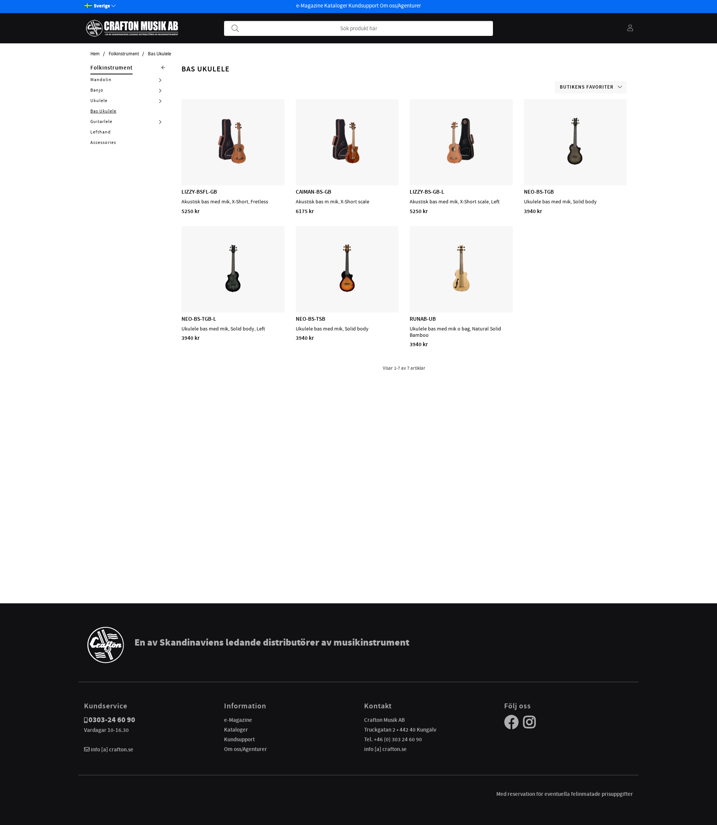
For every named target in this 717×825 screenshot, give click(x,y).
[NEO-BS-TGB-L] (233, 291)
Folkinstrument (124, 54)
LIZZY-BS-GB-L (427, 192)
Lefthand (100, 132)
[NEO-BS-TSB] (347, 291)
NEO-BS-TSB (310, 319)
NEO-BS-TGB (539, 192)
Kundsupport (363, 5)
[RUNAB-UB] (461, 291)
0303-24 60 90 (112, 720)
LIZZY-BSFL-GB (199, 192)
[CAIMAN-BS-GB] (347, 163)
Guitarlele (101, 121)
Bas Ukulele (159, 54)
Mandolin (101, 80)
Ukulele (99, 101)
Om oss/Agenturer (400, 5)
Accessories (103, 142)
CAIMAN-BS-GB (313, 192)
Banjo (96, 90)
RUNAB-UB (423, 319)
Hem (95, 54)
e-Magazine (309, 5)
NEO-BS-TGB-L (198, 319)
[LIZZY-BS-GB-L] (461, 163)
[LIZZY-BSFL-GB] (233, 163)
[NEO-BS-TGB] (575, 163)
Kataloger (335, 5)
